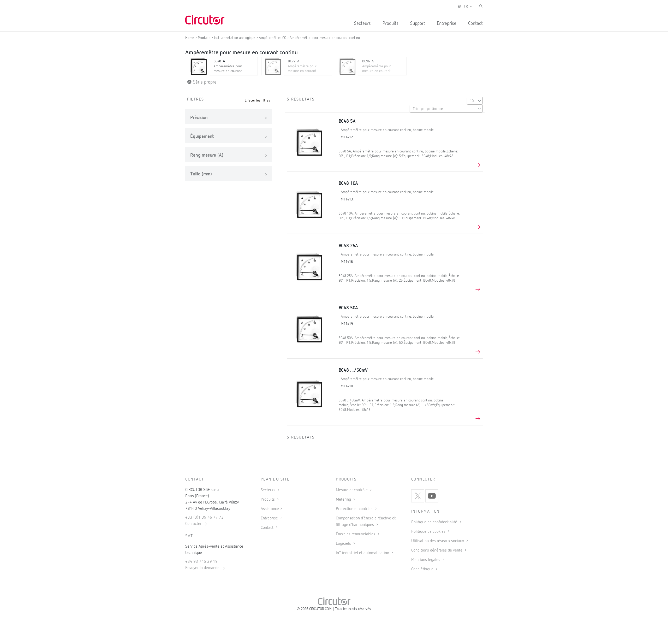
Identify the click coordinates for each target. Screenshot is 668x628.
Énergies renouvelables (356, 534)
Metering (344, 499)
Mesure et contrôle (352, 490)
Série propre (204, 82)
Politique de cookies (428, 532)
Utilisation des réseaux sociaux (438, 541)
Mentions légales (426, 560)
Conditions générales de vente (437, 550)
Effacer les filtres (257, 100)
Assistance (270, 509)
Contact (475, 23)
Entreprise (446, 23)
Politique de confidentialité (434, 522)
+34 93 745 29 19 (201, 562)
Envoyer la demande (202, 568)
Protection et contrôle (355, 509)
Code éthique (422, 569)
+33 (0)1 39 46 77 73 (204, 518)
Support (417, 23)
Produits (390, 23)
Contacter (193, 524)
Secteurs (362, 23)
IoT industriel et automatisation (363, 553)
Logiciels (344, 544)
